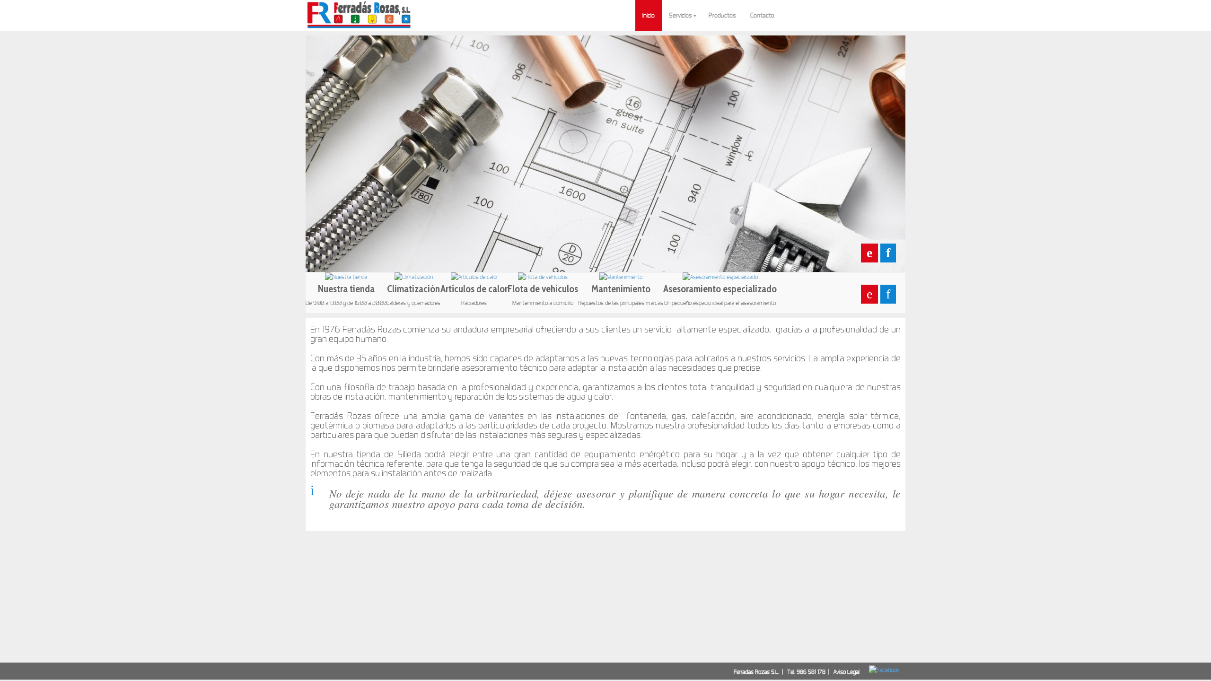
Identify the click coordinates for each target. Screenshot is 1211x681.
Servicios (680, 15)
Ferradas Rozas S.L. (756, 671)
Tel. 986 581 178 (807, 671)
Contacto (762, 15)
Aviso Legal (847, 671)
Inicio (648, 15)
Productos (722, 15)
